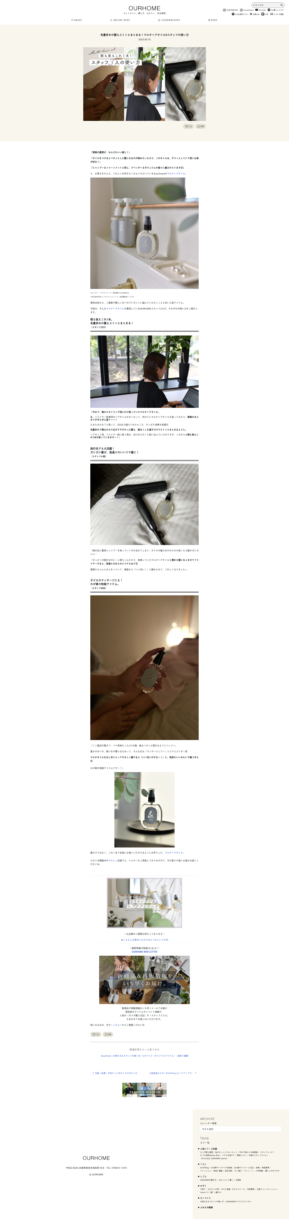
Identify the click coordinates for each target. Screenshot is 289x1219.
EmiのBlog (204, 1167)
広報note (256, 14)
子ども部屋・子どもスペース (233, 1189)
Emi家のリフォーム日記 (243, 1167)
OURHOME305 (232, 10)
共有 (202, 126)
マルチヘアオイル (176, 173)
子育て (203, 1189)
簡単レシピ (241, 1155)
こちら (116, 1025)
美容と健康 (183, 1055)
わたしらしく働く (226, 1179)
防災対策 (228, 1170)
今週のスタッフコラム (258, 1155)
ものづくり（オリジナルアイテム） (159, 1055)
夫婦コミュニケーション (267, 1189)
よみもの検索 (206, 1207)
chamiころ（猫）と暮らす (210, 1192)
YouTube (262, 10)
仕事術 (238, 1179)
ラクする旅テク (228, 1155)
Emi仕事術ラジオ (241, 14)
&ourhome (106, 1055)
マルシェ (112, 860)
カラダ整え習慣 (206, 1152)
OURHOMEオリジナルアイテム (238, 1201)
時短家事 (265, 1167)
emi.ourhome (248, 10)
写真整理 (250, 1189)
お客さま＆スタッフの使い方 (126, 1055)
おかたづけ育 (213, 1189)
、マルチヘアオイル (173, 852)
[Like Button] (187, 126)
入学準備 (259, 1170)
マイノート (248, 1170)
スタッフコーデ (266, 1152)
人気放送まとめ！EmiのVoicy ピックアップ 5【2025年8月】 (174, 1072)
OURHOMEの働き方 (208, 1179)
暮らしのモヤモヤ (272, 1170)
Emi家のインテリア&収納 (221, 1167)
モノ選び (238, 1170)
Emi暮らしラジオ (277, 10)
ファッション (205, 1170)
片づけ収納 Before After (210, 1155)
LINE (267, 14)
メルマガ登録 (279, 14)
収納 (257, 1167)
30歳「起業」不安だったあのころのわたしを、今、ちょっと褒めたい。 (119, 1072)
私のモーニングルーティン (226, 1152)
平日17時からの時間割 (248, 1152)
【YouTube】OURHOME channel (213, 1158)
